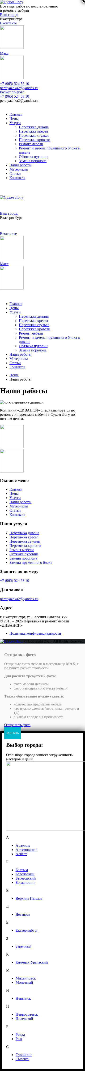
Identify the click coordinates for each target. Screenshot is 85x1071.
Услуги (15, 123)
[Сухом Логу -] (11, 2)
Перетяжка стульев (34, 135)
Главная (15, 114)
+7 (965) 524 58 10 (14, 84)
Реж (19, 1039)
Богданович (25, 882)
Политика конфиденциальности (35, 633)
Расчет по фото (12, 92)
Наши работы (20, 165)
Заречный (23, 946)
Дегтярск (23, 914)
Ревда (20, 1035)
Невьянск (23, 998)
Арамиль (23, 845)
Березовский (26, 878)
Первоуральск (27, 1014)
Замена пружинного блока (30, 562)
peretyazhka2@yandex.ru (19, 88)
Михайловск (26, 978)
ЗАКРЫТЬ (12, 733)
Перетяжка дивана (34, 127)
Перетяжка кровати (34, 140)
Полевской (24, 1019)
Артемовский (27, 850)
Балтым (22, 870)
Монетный (24, 982)
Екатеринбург (27, 930)
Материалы (18, 169)
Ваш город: (9, 15)
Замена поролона (33, 161)
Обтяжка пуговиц (33, 157)
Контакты (17, 178)
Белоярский (25, 874)
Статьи (15, 173)
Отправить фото (17, 725)
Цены (14, 119)
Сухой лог (24, 1055)
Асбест (21, 854)
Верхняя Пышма (29, 898)
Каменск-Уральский (32, 962)
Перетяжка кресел (33, 131)
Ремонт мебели (31, 144)
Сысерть (22, 1059)
